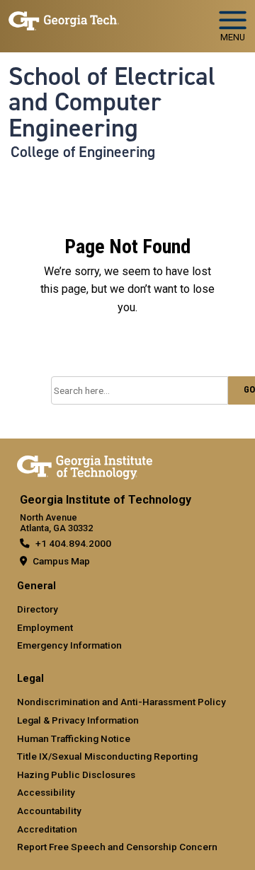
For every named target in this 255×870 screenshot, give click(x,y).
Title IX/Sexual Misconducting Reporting (107, 756)
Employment (45, 627)
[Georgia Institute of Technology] (63, 20)
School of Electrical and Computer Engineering (111, 102)
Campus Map (61, 561)
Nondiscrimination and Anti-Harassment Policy (121, 701)
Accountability (49, 810)
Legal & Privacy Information (78, 720)
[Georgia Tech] (84, 464)
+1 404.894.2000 (73, 543)
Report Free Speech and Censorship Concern (117, 846)
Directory (37, 609)
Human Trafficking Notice (73, 738)
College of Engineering (83, 152)
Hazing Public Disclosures (76, 774)
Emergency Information (69, 645)
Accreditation (47, 829)
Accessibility (46, 792)
